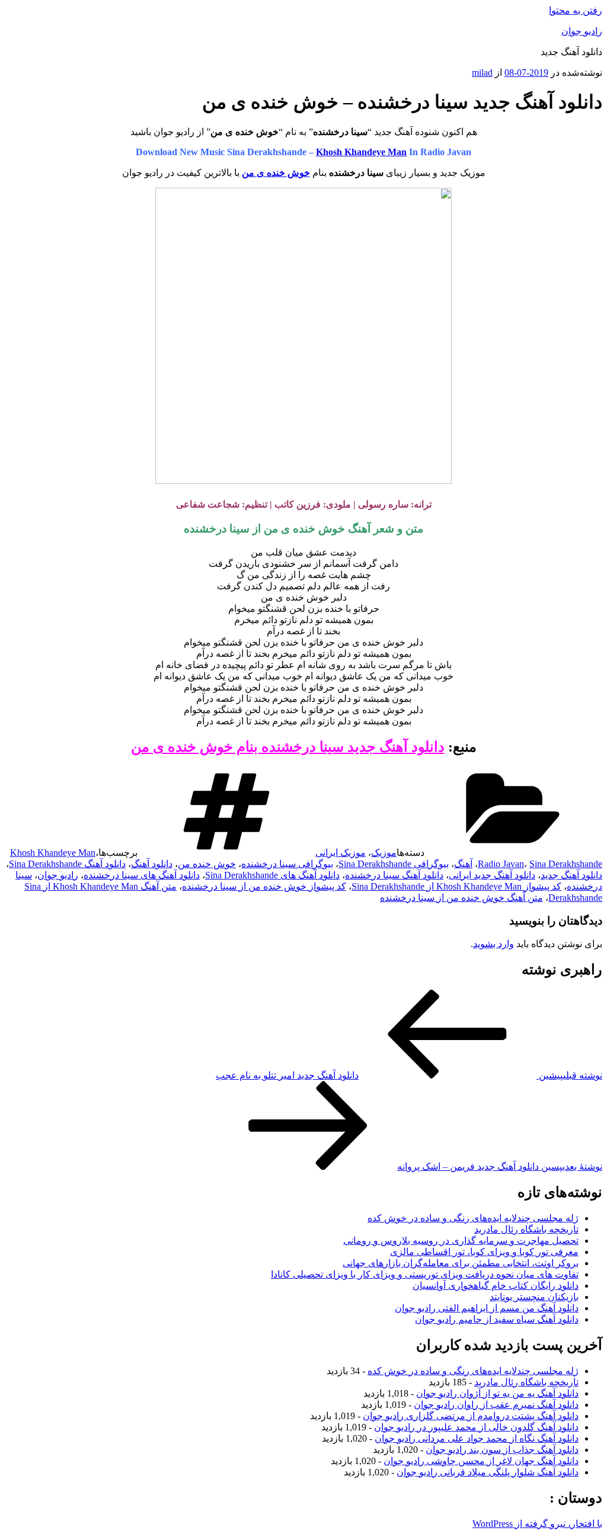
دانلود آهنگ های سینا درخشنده (142, 875)
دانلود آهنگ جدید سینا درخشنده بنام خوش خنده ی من (288, 747)
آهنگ (463, 864)
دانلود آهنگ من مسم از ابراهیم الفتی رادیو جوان (487, 1308)
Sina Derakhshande (565, 864)
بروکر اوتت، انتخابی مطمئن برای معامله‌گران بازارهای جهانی (461, 1263)
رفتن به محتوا (575, 10)
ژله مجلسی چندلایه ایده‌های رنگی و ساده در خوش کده (473, 1218)
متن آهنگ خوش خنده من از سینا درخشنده (461, 898)
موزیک (384, 853)
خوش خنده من (207, 864)
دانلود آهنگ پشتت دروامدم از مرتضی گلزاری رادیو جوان (471, 1416)
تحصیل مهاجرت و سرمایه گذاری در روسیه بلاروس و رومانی (461, 1240)
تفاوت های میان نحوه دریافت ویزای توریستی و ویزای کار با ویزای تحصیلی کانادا (425, 1274)
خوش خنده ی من (276, 173)
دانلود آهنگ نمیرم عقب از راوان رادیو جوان (496, 1405)
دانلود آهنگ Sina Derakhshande (67, 864)
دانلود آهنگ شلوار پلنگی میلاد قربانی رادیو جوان (488, 1472)
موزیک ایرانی (340, 853)
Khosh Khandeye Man (361, 152)
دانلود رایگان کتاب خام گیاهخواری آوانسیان (496, 1286)
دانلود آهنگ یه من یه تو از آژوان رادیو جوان (497, 1393)
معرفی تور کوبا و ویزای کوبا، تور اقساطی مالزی (484, 1252)
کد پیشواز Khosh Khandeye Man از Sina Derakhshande (456, 886)
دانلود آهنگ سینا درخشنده (394, 875)
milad (482, 73)
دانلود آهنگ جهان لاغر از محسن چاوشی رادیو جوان (481, 1461)
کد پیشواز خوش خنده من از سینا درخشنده (264, 886)
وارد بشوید (493, 944)
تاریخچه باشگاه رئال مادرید (526, 1229)
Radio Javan (501, 864)
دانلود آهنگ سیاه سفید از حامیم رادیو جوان (497, 1319)
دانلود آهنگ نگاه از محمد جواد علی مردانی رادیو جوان (477, 1438)
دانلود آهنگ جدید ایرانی (492, 875)
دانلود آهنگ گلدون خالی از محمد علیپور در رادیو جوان (476, 1427)
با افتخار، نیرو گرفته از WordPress (537, 1524)
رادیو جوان (581, 31)
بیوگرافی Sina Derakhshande (393, 864)
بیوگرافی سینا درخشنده (287, 864)
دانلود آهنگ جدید (571, 875)
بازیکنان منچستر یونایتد (534, 1297)
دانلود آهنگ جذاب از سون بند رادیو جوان (502, 1450)
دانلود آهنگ (151, 864)
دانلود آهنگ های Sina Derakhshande (272, 875)
